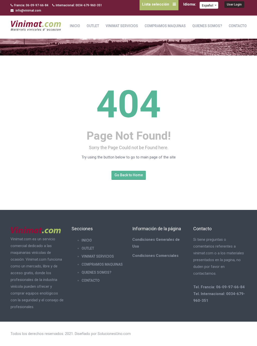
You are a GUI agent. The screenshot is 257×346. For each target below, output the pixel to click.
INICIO (75, 26)
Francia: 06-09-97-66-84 (31, 5)
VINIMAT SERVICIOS (122, 26)
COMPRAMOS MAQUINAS (165, 26)
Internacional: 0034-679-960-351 (79, 5)
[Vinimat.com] (36, 25)
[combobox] (209, 5)
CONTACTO (238, 26)
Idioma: (190, 4)
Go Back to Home (128, 175)
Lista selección (156, 4)
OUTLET (93, 26)
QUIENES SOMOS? (207, 26)
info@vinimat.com (28, 10)
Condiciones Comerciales (155, 255)
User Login (234, 4)
